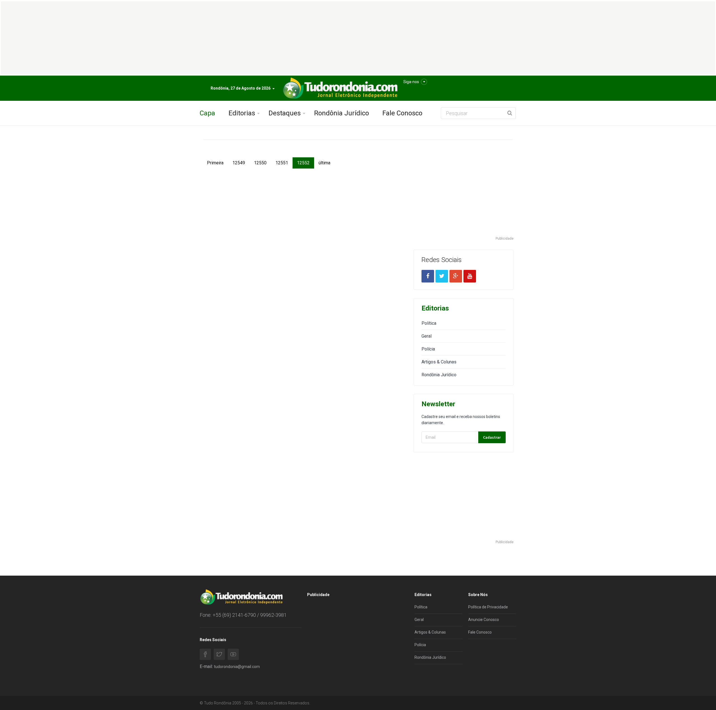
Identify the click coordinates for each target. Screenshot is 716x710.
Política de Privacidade (488, 607)
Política (428, 323)
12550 (260, 162)
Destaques (284, 113)
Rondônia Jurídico (341, 113)
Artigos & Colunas (438, 362)
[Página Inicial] (339, 88)
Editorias (242, 113)
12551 (281, 162)
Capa (207, 113)
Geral (426, 336)
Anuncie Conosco (483, 619)
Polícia (428, 349)
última (324, 162)
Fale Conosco (402, 113)
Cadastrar (492, 437)
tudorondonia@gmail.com (237, 666)
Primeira (215, 162)
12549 (238, 162)
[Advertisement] (464, 196)
